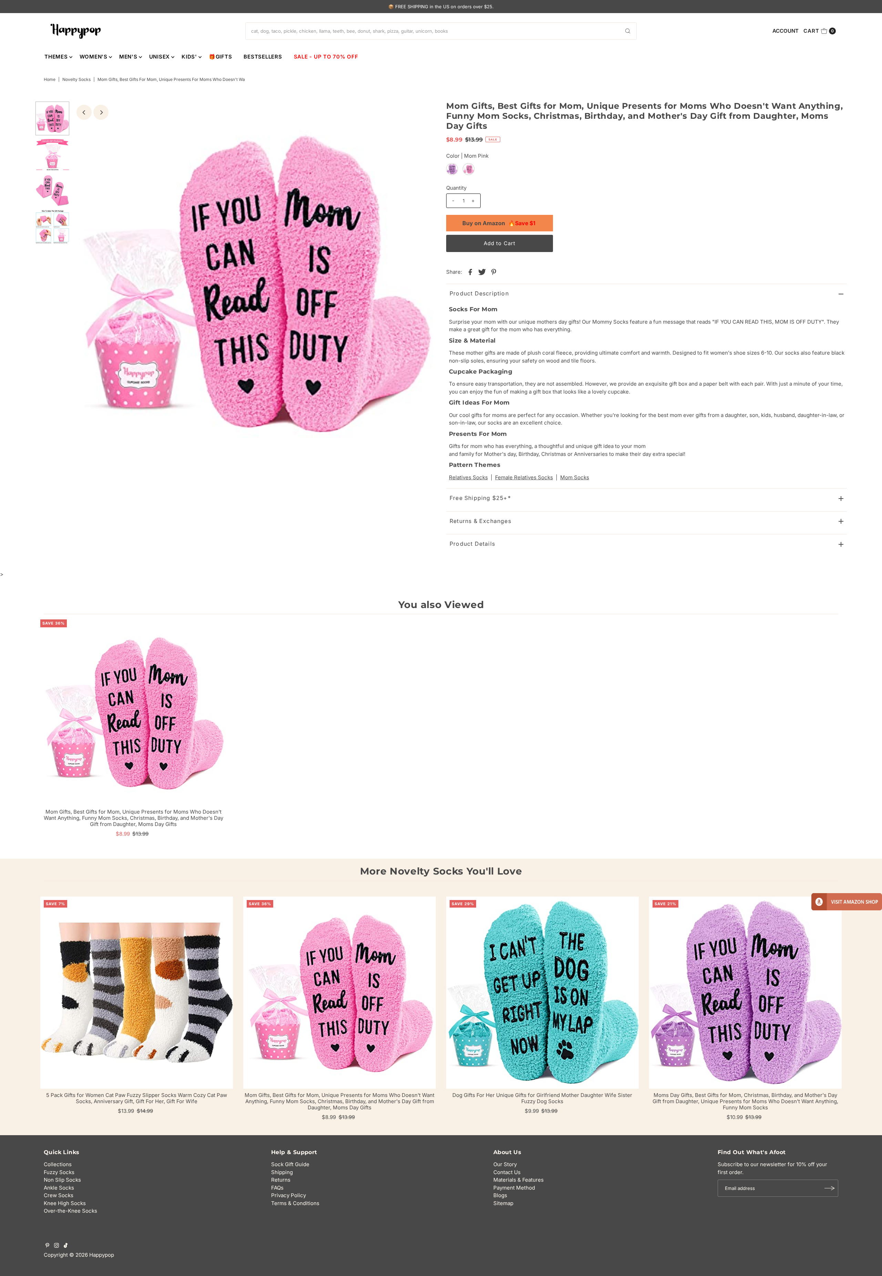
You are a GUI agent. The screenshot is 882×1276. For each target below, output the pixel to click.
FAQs (277, 1187)
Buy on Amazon (498, 223)
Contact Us (507, 1172)
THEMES (56, 56)
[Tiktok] (66, 1246)
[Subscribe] (829, 1188)
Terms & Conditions (295, 1203)
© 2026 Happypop (91, 1255)
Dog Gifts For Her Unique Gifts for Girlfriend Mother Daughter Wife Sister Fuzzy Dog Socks (542, 1098)
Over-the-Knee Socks (70, 1210)
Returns (280, 1179)
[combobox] (441, 31)
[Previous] (84, 112)
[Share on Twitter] (482, 271)
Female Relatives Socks (524, 477)
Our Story (505, 1164)
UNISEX (159, 56)
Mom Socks (574, 477)
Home (49, 79)
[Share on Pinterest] (494, 271)
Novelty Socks (76, 79)
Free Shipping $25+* (480, 497)
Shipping (282, 1172)
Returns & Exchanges (480, 520)
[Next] (101, 112)
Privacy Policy (288, 1195)
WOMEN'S (93, 56)
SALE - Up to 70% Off (326, 56)
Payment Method (514, 1187)
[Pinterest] (47, 1246)
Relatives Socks (468, 477)
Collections (58, 1164)
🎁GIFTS (220, 56)
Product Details (472, 543)
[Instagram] (56, 1246)
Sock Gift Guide (290, 1164)
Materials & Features (518, 1179)
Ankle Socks (59, 1187)
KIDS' (189, 56)
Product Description (479, 293)
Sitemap (503, 1203)
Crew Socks (58, 1195)
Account (785, 31)
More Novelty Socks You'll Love (441, 871)
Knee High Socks (65, 1203)
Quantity (456, 188)
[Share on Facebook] (470, 271)
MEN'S (128, 56)
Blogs (500, 1195)
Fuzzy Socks (59, 1172)
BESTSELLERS (263, 56)
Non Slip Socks (62, 1179)
